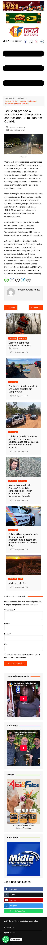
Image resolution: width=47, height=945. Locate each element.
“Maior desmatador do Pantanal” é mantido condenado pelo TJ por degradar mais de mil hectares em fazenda (20, 491)
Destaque (11, 130)
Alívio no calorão (16, 583)
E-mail (7, 634)
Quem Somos (9, 933)
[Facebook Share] (12, 280)
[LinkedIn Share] (23, 280)
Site (5, 644)
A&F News (8, 921)
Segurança (20, 130)
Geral (20, 579)
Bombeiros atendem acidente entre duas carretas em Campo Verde (23, 389)
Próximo (34, 307)
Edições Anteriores (23, 828)
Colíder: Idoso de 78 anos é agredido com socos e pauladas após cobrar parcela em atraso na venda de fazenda (23, 442)
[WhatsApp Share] (6, 280)
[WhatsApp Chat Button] (5, 939)
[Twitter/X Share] (17, 280)
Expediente (9, 927)
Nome (7, 623)
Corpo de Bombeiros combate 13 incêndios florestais (19, 345)
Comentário (9, 610)
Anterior (12, 307)
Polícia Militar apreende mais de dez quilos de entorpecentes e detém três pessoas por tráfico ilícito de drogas (23, 539)
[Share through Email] (28, 280)
